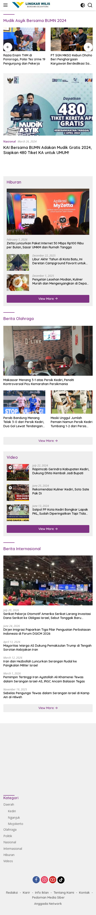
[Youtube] (52, 880)
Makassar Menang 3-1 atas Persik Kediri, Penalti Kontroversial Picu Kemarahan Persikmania (38, 382)
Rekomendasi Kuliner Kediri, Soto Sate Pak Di (60, 491)
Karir (26, 893)
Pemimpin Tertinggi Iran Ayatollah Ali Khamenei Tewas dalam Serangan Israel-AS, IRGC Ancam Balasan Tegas (44, 679)
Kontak (84, 893)
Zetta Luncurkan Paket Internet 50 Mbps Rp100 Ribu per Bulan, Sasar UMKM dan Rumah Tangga (45, 245)
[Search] (90, 5)
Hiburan (9, 855)
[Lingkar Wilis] (30, 5)
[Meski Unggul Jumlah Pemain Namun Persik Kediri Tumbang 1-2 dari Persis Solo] (72, 402)
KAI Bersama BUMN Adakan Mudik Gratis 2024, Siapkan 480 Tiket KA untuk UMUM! (47, 150)
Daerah (8, 804)
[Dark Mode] (82, 5)
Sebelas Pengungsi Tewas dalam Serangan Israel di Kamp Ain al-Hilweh (46, 695)
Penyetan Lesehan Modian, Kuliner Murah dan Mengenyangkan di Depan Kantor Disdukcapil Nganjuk (60, 281)
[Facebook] (36, 880)
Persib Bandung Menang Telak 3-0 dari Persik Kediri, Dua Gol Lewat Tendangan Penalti (23, 422)
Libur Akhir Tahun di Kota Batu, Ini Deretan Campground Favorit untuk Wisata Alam (59, 261)
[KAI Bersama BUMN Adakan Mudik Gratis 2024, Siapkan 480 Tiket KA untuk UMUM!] (48, 104)
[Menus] (6, 5)
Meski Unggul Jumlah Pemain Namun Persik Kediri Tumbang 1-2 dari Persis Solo (71, 422)
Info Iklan (42, 893)
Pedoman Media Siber (48, 897)
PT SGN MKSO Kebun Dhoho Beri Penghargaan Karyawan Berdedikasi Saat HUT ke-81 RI (71, 59)
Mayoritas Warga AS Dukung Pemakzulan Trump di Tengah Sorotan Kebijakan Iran (47, 648)
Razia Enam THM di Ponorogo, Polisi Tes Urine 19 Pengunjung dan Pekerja (24, 59)
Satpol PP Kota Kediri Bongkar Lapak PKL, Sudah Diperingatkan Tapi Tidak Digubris (60, 512)
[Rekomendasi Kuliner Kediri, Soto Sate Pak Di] (18, 492)
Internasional (12, 848)
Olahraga (10, 829)
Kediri (12, 811)
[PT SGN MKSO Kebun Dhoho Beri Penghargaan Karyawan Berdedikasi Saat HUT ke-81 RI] (72, 39)
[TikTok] (61, 879)
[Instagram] (44, 880)
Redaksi (12, 893)
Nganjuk (14, 817)
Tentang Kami (64, 893)
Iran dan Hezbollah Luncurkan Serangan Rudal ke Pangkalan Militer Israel (40, 663)
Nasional (9, 141)
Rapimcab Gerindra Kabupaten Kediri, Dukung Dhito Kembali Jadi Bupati (60, 471)
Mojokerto (15, 824)
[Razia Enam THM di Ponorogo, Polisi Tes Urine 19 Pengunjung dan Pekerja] (24, 39)
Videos (8, 861)
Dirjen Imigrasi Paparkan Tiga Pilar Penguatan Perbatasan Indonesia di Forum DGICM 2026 (47, 632)
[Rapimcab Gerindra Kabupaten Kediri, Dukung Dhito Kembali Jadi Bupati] (18, 472)
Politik (7, 836)
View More (46, 299)
